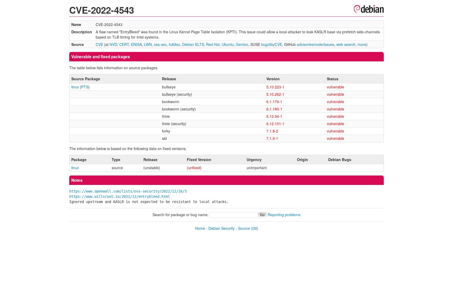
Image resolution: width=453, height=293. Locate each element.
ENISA (136, 44)
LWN (148, 44)
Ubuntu (228, 44)
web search (345, 44)
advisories (305, 44)
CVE (99, 44)
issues (329, 44)
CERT (124, 44)
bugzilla (267, 44)
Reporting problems (284, 214)
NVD (113, 44)
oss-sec (160, 44)
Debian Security (221, 228)
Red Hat (213, 44)
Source (244, 228)
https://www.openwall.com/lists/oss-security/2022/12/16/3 (128, 191)
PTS (84, 86)
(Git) (254, 228)
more (362, 44)
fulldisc (174, 44)
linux (75, 86)
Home (200, 228)
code (319, 44)
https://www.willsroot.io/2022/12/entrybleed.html (119, 196)
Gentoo (242, 44)
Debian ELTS (193, 44)
